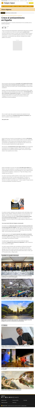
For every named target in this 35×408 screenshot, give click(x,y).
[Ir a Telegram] (16, 397)
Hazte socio (14, 402)
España (13, 6)
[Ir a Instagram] (6, 397)
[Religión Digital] (8, 3)
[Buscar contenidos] (27, 3)
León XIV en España (7, 6)
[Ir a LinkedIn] (8, 397)
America (21, 6)
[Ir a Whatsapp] (14, 397)
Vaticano (17, 6)
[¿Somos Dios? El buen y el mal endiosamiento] (17, 380)
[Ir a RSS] (18, 397)
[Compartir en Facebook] (2, 27)
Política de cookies (4, 402)
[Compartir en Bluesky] (5, 27)
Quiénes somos (3, 400)
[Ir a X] (4, 397)
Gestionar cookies (23, 405)
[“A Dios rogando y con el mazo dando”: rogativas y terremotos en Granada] (17, 358)
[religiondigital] (4, 405)
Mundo (26, 6)
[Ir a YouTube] (10, 397)
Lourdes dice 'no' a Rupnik (23, 0)
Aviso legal (25, 400)
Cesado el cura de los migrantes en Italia (13, 0)
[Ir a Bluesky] (12, 397)
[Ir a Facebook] (2, 397)
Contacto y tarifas (15, 400)
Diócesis (30, 6)
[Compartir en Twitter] (4, 27)
